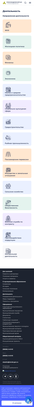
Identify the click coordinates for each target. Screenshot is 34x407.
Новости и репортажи (10, 274)
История (6, 286)
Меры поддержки (9, 299)
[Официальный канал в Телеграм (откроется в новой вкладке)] (5, 376)
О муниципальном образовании (14, 281)
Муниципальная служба (11, 313)
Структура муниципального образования (12, 307)
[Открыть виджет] (28, 400)
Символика (7, 284)
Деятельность (8, 294)
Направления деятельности (12, 296)
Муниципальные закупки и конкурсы (16, 326)
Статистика (6, 317)
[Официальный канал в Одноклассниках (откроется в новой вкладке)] (16, 376)
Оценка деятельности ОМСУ (13, 339)
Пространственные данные (12, 331)
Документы (6, 315)
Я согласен (17, 403)
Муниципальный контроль (12, 328)
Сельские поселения (10, 289)
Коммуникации (8, 291)
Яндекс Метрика (7, 390)
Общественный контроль (12, 336)
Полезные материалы (10, 276)
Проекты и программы (11, 301)
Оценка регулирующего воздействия (11, 323)
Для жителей (7, 271)
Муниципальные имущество (13, 311)
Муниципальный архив (11, 333)
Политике (21, 397)
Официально (7, 304)
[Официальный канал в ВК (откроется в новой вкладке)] (10, 376)
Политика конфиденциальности (10, 366)
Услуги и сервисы (9, 278)
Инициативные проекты (11, 341)
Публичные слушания (10, 320)
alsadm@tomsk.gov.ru (10, 362)
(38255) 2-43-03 (8, 349)
